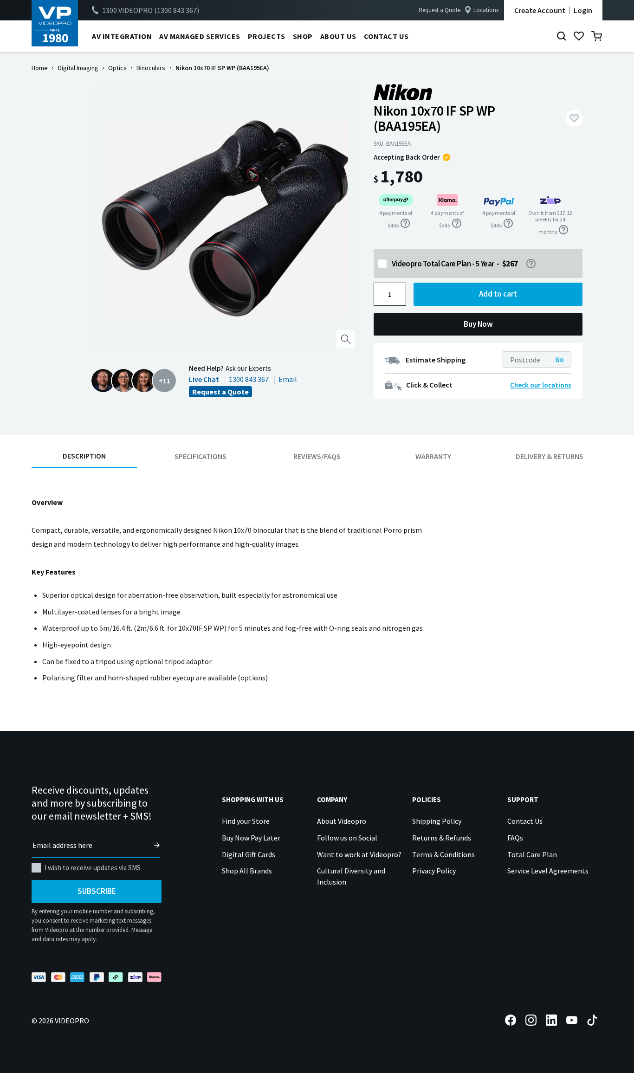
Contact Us (525, 821)
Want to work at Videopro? (359, 854)
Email (287, 379)
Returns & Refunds (441, 837)
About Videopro (341, 821)
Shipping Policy (436, 821)
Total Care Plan (532, 854)
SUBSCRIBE (97, 891)
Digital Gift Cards (248, 854)
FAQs (515, 837)
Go (559, 359)
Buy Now (478, 324)
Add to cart (498, 294)
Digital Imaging (78, 68)
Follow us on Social (347, 837)
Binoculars (150, 68)
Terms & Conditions (443, 854)
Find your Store (246, 821)
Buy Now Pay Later (251, 837)
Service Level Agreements (548, 870)
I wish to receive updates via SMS (93, 867)
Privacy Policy (434, 870)
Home (40, 68)
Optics (117, 68)
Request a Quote (439, 10)
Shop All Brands (247, 870)
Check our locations (540, 385)
